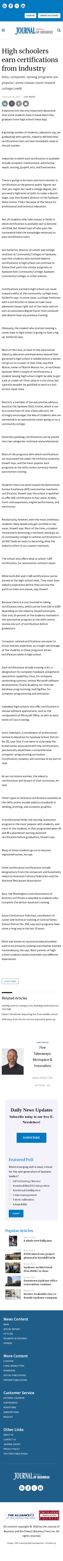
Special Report (12, 1329)
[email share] (26, 103)
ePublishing (51, 1543)
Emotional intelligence (26, 1190)
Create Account (49, 15)
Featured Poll (21, 1159)
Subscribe (31, 1137)
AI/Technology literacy (27, 1181)
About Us (8, 1434)
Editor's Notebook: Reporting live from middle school (29, 1014)
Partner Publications (15, 1380)
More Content (16, 1355)
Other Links (14, 1429)
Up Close (8, 1333)
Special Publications (15, 1375)
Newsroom (9, 1370)
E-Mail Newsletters (14, 1365)
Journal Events (12, 1444)
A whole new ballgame (38, 1240)
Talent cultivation (23, 1199)
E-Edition (8, 1361)
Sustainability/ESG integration (31, 1185)
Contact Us (10, 1439)
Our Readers (10, 1402)
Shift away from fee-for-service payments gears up (28, 1019)
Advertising (10, 1407)
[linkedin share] (5, 103)
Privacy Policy (12, 1448)
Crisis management (25, 1195)
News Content (16, 1319)
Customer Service (19, 1392)
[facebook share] (19, 103)
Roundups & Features (15, 1338)
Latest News (10, 981)
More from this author (42, 1082)
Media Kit (8, 1416)
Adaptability (20, 1204)
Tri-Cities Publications (16, 1453)
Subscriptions (11, 1412)
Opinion (8, 1343)
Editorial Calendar (14, 1397)
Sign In (30, 15)
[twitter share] (12, 103)
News (6, 1324)
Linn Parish (29, 96)
